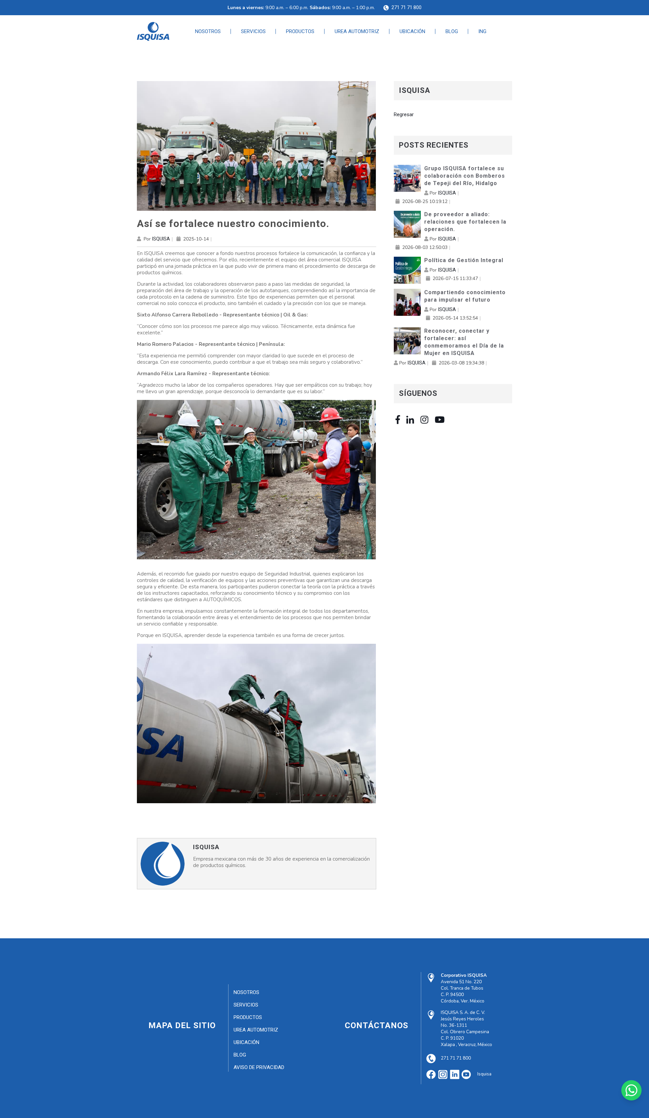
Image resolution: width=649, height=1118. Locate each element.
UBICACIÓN (412, 31)
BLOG (452, 31)
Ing (482, 31)
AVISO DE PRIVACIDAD (259, 1067)
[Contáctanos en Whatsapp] (631, 1090)
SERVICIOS (253, 31)
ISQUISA (161, 239)
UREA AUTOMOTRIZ (357, 31)
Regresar (404, 114)
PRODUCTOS (300, 31)
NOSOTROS (208, 31)
